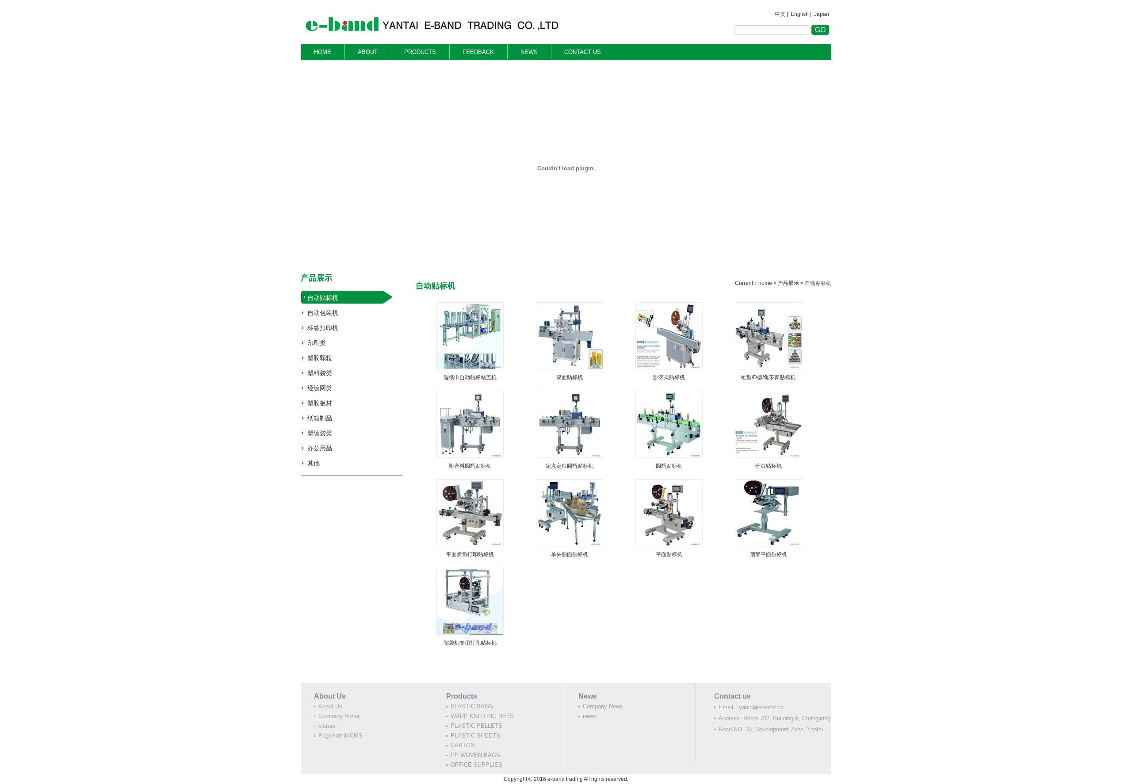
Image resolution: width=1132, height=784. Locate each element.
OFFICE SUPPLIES (476, 764)
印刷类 (316, 342)
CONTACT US (582, 52)
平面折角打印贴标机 (470, 554)
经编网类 (319, 388)
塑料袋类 (319, 373)
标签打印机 (322, 327)
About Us (330, 706)
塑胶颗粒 (319, 357)
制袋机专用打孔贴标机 (470, 643)
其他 (313, 463)
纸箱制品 (319, 418)
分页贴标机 (768, 466)
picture (327, 726)
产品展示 (788, 283)
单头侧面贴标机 (569, 554)
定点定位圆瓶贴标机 (569, 466)
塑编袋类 (319, 433)
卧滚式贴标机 (669, 377)
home (765, 283)
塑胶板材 (319, 403)
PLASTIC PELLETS (476, 726)
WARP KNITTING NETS (482, 716)
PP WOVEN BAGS (475, 755)
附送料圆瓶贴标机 (470, 466)
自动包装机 (322, 312)
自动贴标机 (322, 297)
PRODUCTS (420, 52)
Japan (821, 14)
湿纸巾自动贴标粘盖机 (470, 377)
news (589, 716)
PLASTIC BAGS (472, 706)
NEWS (529, 52)
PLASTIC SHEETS (475, 735)
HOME (322, 52)
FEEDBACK (478, 52)
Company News (603, 706)
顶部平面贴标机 (768, 554)
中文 (780, 14)
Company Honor (338, 716)
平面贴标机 (669, 554)
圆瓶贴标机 (669, 466)
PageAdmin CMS (340, 735)
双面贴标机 (569, 377)
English (800, 14)
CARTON (462, 745)
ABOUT (368, 52)
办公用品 (319, 448)
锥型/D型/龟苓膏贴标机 (768, 377)
